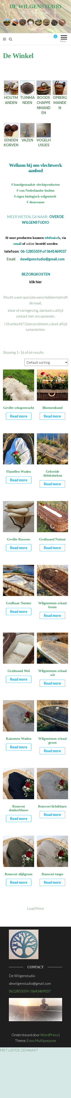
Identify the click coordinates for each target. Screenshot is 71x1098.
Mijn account (38, 39)
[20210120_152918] (11, 130)
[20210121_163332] (43, 87)
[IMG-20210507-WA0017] (38, 21)
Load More (35, 908)
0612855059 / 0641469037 (30, 991)
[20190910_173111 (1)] (43, 130)
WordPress (49, 1035)
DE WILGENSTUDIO (35, 6)
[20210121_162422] (59, 87)
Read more (18, 416)
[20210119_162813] (27, 87)
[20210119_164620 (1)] (27, 130)
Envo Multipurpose (41, 1040)
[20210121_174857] (11, 87)
